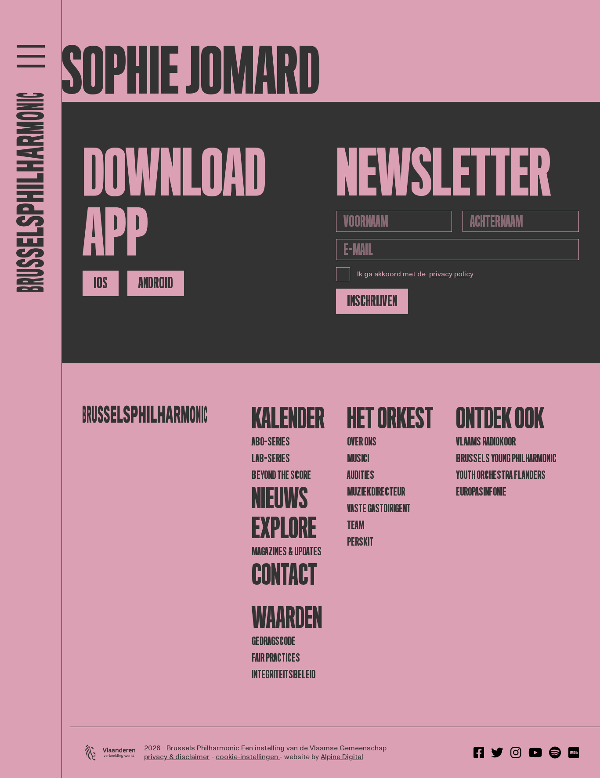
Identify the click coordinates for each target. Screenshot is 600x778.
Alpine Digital (342, 757)
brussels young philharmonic (506, 458)
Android (155, 283)
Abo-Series (271, 441)
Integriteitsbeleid (283, 674)
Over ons (361, 441)
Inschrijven (372, 301)
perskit (360, 542)
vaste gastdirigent (379, 508)
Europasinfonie (481, 491)
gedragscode (274, 641)
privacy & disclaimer (177, 757)
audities (360, 475)
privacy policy (451, 274)
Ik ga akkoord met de (415, 274)
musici (358, 458)
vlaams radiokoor (486, 441)
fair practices (276, 657)
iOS (101, 283)
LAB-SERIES (271, 458)
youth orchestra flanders (501, 475)
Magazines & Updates (287, 551)
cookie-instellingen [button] (248, 757)
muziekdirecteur (376, 491)
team (355, 525)
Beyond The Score (281, 475)
